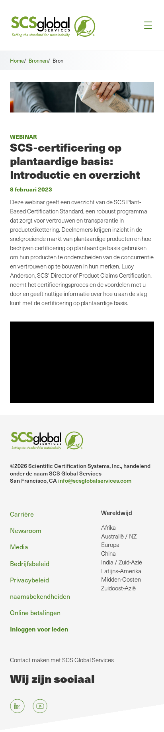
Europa (110, 545)
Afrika (108, 527)
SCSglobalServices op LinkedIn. (17, 705)
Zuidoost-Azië (118, 588)
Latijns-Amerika (121, 571)
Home (17, 60)
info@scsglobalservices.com (94, 480)
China (108, 553)
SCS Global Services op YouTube (40, 705)
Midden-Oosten (121, 579)
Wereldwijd (116, 512)
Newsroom (25, 530)
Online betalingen (35, 612)
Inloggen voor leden (39, 628)
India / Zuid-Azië (121, 562)
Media (19, 546)
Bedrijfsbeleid (29, 563)
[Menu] (145, 25)
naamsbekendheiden (40, 596)
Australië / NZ (119, 536)
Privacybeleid (29, 579)
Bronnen (38, 60)
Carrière (22, 514)
